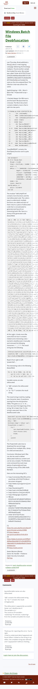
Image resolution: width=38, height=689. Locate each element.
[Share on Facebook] (23, 46)
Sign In (26, 3)
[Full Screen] (18, 46)
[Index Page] (5, 2)
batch (15, 565)
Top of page (31, 664)
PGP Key (10, 558)
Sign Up (32, 3)
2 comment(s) (11, 56)
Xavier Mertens (20, 13)
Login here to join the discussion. (16, 655)
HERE (8, 23)
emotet (29, 565)
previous (7, 18)
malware (8, 567)
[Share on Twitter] (29, 46)
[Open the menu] (35, 8)
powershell (15, 567)
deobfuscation (22, 565)
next (12, 18)
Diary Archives (10, 673)
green (12, 8)
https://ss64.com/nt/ (16, 548)
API (18, 679)
